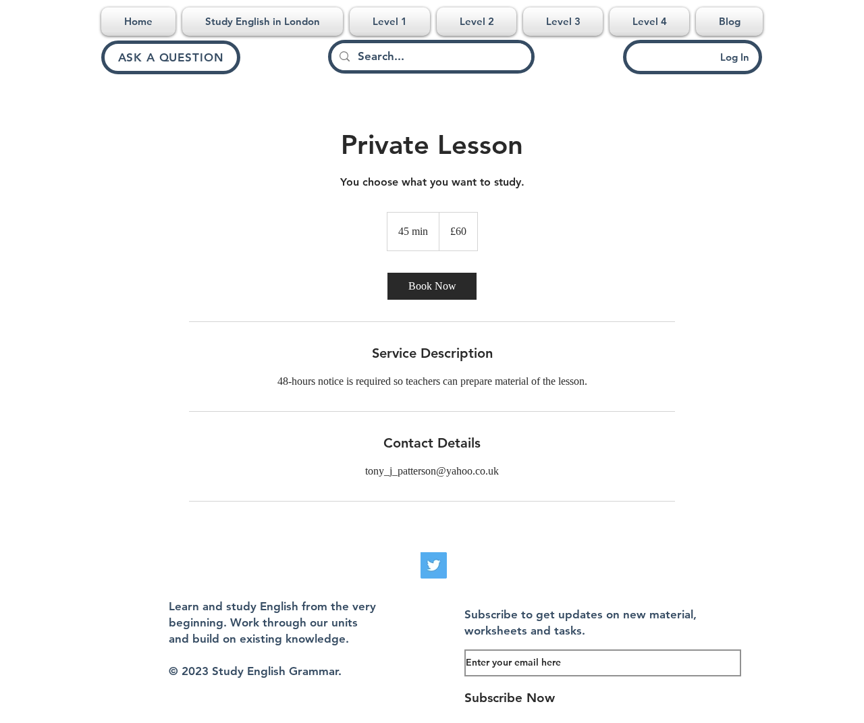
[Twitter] (434, 565)
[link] (432, 286)
